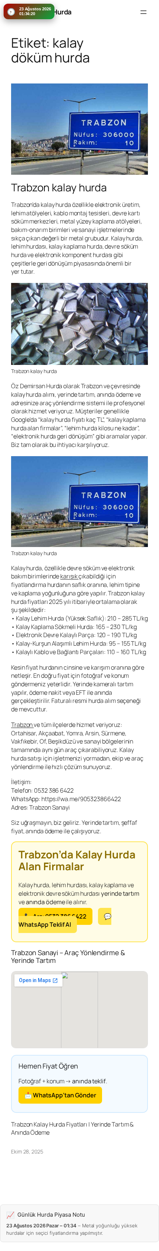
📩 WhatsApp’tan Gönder (60, 1095)
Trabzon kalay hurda (59, 188)
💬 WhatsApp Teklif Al (64, 920)
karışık (69, 576)
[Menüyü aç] (143, 12)
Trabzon (22, 725)
